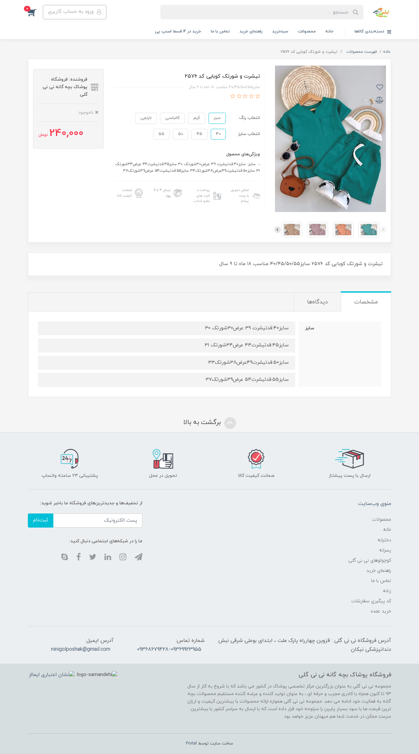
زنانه (387, 591)
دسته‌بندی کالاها (370, 31)
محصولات (307, 31)
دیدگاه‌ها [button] (317, 302)
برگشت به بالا (203, 422)
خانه (329, 31)
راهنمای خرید (251, 31)
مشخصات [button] (366, 302)
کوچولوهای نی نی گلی (369, 560)
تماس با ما (220, 31)
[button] (35, 12)
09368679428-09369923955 (169, 649)
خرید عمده (381, 611)
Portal (191, 743)
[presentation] (383, 229)
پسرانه (385, 550)
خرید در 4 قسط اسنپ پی (178, 31)
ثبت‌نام (40, 520)
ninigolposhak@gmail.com (80, 649)
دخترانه (384, 540)
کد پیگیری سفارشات (371, 601)
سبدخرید (280, 31)
